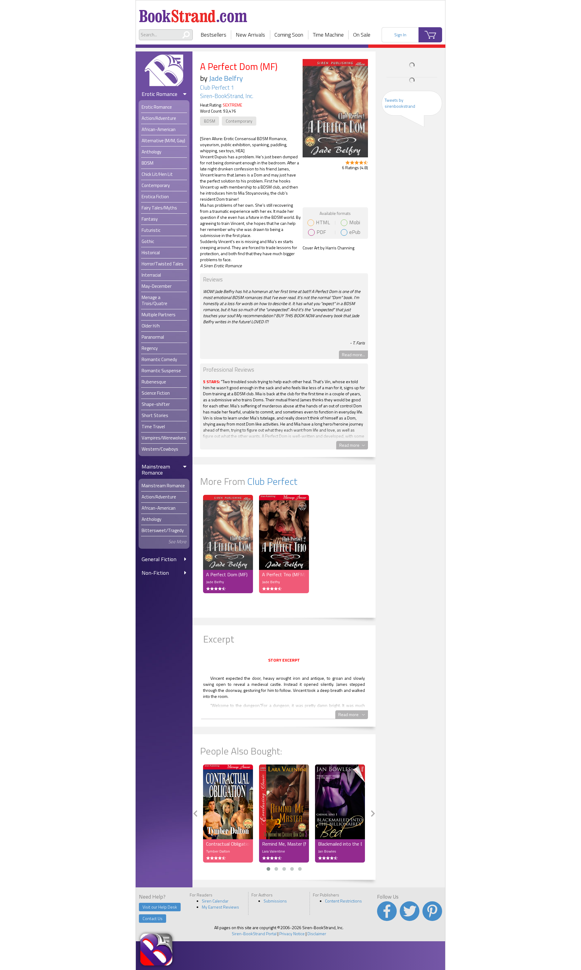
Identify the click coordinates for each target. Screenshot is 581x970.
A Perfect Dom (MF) (227, 574)
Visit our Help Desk (160, 907)
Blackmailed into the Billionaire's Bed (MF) (340, 844)
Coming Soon (288, 35)
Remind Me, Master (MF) (284, 844)
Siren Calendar (215, 901)
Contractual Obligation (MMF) (228, 844)
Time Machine (328, 35)
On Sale (361, 35)
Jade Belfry (226, 78)
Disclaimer (316, 933)
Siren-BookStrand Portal (254, 933)
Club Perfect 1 (217, 87)
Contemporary (239, 121)
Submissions (275, 901)
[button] (268, 869)
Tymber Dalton (218, 851)
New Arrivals (250, 35)
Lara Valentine (273, 851)
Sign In (400, 34)
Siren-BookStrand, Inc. (226, 96)
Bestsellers (213, 35)
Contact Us (152, 918)
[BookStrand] (193, 13)
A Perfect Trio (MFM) (283, 574)
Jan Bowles (327, 851)
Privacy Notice (292, 933)
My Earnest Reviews (220, 907)
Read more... (353, 354)
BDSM (209, 121)
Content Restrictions (343, 901)
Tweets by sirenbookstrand (400, 103)
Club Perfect (272, 481)
